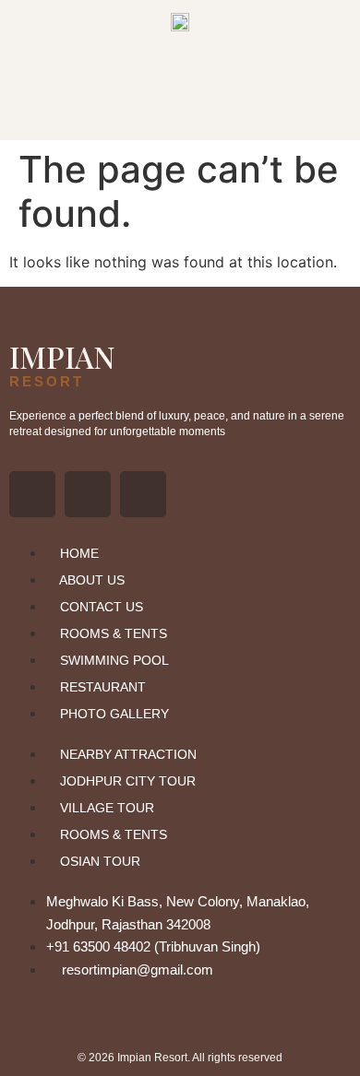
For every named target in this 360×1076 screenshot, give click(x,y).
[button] (180, 113)
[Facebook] (32, 494)
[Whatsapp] (143, 494)
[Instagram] (88, 494)
